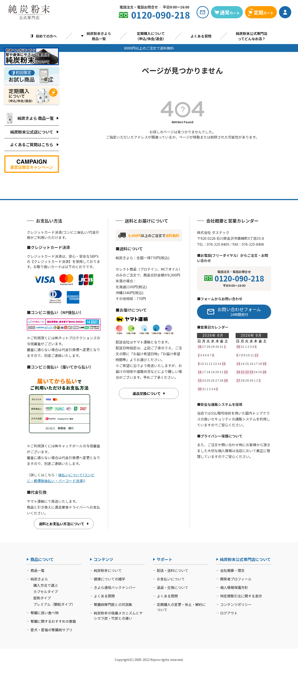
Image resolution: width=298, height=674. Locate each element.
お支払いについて (171, 578)
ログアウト (229, 613)
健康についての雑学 (109, 578)
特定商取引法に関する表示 (241, 596)
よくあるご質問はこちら (31, 144)
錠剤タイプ (42, 597)
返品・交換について (172, 587)
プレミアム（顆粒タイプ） (54, 604)
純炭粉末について (108, 570)
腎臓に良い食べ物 (44, 612)
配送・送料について (172, 570)
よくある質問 (200, 36)
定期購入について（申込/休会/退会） (150, 36)
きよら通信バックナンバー (115, 587)
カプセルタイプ (45, 591)
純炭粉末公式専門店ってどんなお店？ (251, 36)
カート (230, 12)
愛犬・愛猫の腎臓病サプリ (51, 629)
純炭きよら (39, 578)
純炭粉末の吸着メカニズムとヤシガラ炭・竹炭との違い (118, 615)
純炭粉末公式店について (31, 132)
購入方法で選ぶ (45, 585)
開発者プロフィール (236, 578)
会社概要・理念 (232, 570)
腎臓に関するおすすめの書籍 (53, 621)
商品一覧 (38, 570)
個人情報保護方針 (234, 587)
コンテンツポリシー (236, 604)
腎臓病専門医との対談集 (113, 604)
